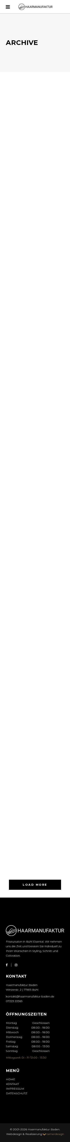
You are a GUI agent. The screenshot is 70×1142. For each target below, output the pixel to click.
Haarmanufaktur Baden (43, 1129)
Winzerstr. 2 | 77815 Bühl (22, 989)
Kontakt (12, 1084)
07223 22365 (14, 1001)
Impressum (15, 1088)
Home (10, 1079)
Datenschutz (16, 1093)
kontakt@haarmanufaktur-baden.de (30, 996)
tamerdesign (55, 1134)
